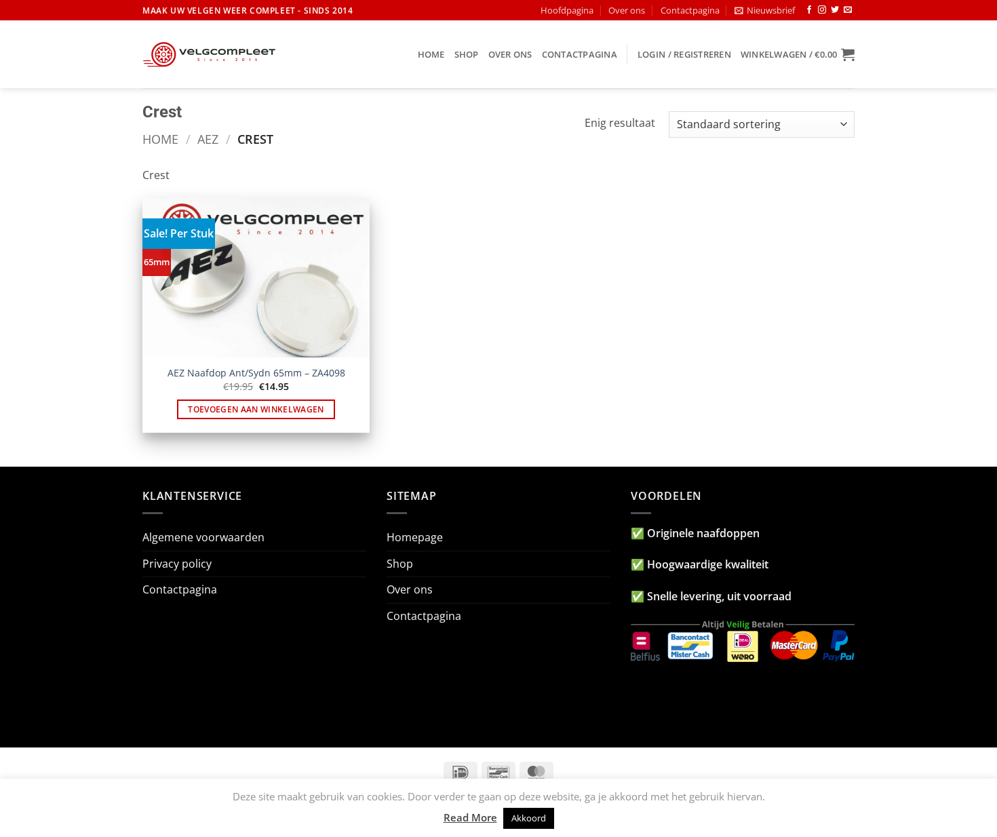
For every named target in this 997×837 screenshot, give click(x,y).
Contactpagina (690, 10)
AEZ (207, 138)
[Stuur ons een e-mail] (848, 10)
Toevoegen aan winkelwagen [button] (256, 409)
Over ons (626, 10)
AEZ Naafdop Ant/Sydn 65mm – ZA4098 (256, 373)
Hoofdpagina (567, 10)
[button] (765, 10)
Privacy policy (177, 563)
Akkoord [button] (528, 818)
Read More (470, 817)
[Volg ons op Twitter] (835, 10)
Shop (466, 54)
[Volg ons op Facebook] (809, 10)
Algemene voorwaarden (203, 537)
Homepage (415, 537)
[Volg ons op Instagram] (822, 10)
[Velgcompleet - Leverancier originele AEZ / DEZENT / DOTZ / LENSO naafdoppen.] (210, 54)
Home (431, 54)
